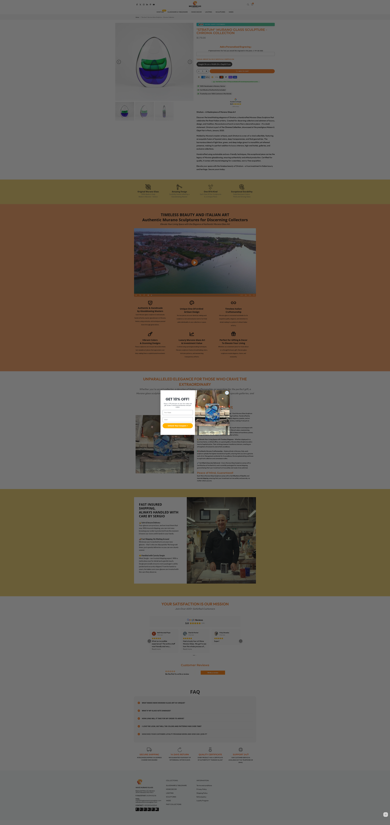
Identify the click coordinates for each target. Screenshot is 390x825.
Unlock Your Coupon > (178, 426)
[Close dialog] (227, 393)
